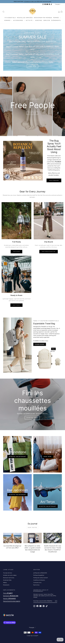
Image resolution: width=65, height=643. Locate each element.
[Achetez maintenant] (17, 454)
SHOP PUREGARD (54, 180)
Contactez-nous (37, 582)
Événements (56, 20)
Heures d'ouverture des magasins (11, 601)
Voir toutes (32, 527)
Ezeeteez (38, 20)
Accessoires (18, 20)
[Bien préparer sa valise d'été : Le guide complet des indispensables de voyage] (32, 538)
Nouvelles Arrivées (25, 17)
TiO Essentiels (10, 17)
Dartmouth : (10, 595)
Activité (29, 20)
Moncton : (9, 598)
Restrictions (36, 585)
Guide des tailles (7, 580)
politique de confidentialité (40, 573)
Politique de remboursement (40, 577)
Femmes (56, 17)
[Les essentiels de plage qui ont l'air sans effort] (12, 538)
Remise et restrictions (8, 577)
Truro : (8, 593)
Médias (5, 582)
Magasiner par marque (43, 17)
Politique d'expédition (38, 575)
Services (46, 20)
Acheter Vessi (32, 417)
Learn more (39, 344)
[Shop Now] (32, 50)
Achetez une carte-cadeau (10, 575)
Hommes (7, 20)
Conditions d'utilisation (39, 580)
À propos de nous (7, 573)
